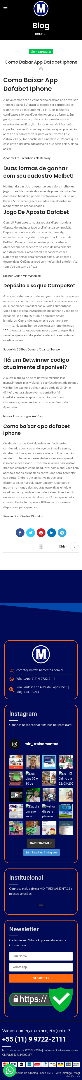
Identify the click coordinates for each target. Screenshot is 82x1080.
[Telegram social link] (62, 532)
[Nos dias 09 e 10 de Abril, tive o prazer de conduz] (33, 778)
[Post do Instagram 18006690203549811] (33, 762)
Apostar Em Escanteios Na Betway (27, 158)
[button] (41, 904)
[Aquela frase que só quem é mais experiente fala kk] (66, 811)
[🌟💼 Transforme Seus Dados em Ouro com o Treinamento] (49, 778)
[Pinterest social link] (41, 532)
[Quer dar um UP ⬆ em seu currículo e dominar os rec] (66, 828)
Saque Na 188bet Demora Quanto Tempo (31, 349)
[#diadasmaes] (16, 828)
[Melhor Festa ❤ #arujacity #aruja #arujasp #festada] (16, 811)
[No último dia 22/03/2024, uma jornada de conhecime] (66, 778)
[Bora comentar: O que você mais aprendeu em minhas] (33, 795)
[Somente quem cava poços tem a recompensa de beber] (66, 795)
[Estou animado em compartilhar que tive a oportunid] (16, 778)
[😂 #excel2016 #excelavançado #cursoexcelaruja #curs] (49, 828)
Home (39, 34)
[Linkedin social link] (51, 532)
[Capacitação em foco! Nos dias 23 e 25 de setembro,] (16, 762)
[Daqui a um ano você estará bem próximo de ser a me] (33, 811)
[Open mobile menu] (5, 8)
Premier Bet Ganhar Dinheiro (23, 516)
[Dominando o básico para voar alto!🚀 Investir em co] (66, 762)
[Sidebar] (5, 329)
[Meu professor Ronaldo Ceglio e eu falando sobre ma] (16, 795)
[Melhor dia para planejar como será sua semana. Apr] (49, 811)
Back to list (41, 546)
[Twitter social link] (30, 532)
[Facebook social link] (20, 532)
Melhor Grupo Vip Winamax (22, 275)
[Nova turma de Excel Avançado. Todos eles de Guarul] (49, 795)
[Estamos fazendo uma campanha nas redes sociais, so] (49, 762)
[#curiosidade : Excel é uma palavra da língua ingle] (33, 828)
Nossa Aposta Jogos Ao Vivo (23, 416)
